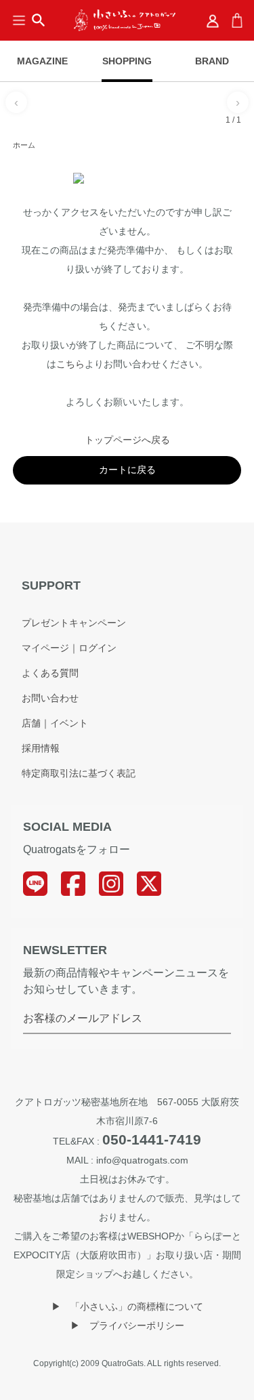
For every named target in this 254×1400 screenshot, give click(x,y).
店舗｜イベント (55, 723)
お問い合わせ (50, 698)
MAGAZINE (42, 61)
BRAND (212, 61)
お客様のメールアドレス (82, 1018)
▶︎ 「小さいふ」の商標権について (127, 1306)
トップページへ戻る (127, 439)
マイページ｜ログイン (69, 647)
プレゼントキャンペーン (74, 622)
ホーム (24, 145)
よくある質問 (50, 672)
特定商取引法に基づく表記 (78, 773)
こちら (70, 363)
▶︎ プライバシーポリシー (127, 1325)
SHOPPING (127, 61)
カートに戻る (127, 469)
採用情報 (41, 748)
